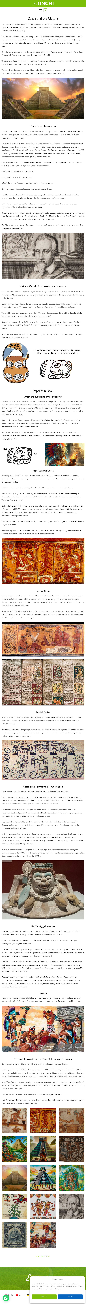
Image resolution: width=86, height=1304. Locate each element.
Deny (70, 1297)
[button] (40, 10)
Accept (44, 1297)
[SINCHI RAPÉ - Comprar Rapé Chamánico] (43, 3)
